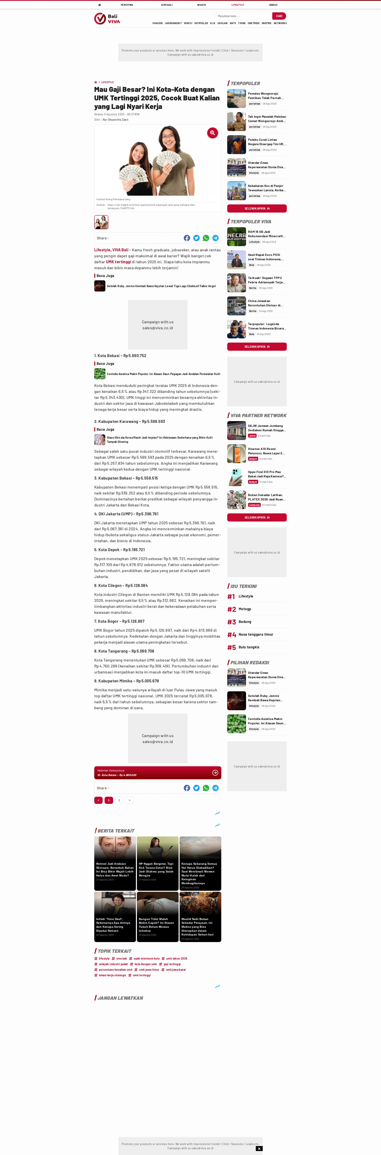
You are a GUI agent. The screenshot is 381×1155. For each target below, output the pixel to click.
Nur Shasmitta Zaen (115, 119)
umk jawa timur (149, 969)
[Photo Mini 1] (101, 222)
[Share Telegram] (215, 238)
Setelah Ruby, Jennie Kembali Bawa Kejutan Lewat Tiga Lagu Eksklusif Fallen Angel (161, 286)
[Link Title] (236, 98)
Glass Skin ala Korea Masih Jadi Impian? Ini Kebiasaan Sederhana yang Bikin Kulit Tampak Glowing (160, 439)
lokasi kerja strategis (112, 975)
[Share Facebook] (187, 238)
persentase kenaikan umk (115, 969)
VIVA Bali (120, 249)
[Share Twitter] (196, 238)
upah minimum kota (147, 958)
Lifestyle (102, 249)
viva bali (121, 958)
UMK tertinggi (119, 261)
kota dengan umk (146, 964)
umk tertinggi (142, 975)
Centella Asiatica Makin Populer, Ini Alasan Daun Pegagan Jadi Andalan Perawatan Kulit (163, 374)
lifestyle (104, 958)
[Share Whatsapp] (206, 238)
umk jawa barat (176, 969)
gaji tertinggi (172, 964)
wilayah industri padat (113, 964)
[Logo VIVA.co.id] (109, 18)
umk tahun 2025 (177, 958)
